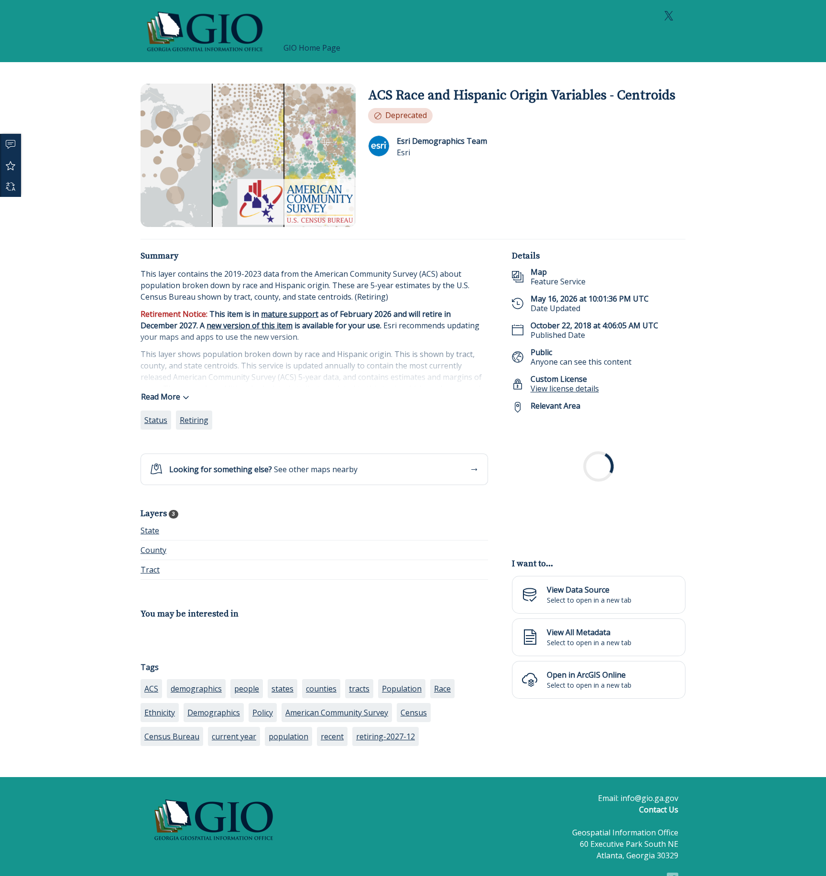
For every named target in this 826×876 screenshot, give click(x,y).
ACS (151, 688)
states (282, 688)
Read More (160, 396)
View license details (565, 388)
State (150, 530)
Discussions (10, 144)
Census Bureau (171, 736)
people (246, 688)
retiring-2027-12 (385, 736)
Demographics (213, 712)
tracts (359, 688)
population (288, 736)
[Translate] (10, 186)
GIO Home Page (311, 48)
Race (442, 688)
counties (321, 688)
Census (414, 712)
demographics (196, 688)
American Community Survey (336, 712)
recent (332, 736)
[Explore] (598, 480)
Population (402, 688)
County (153, 550)
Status (155, 420)
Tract (150, 569)
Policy (262, 712)
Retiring (194, 420)
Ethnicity (159, 712)
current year (234, 736)
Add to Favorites (10, 165)
